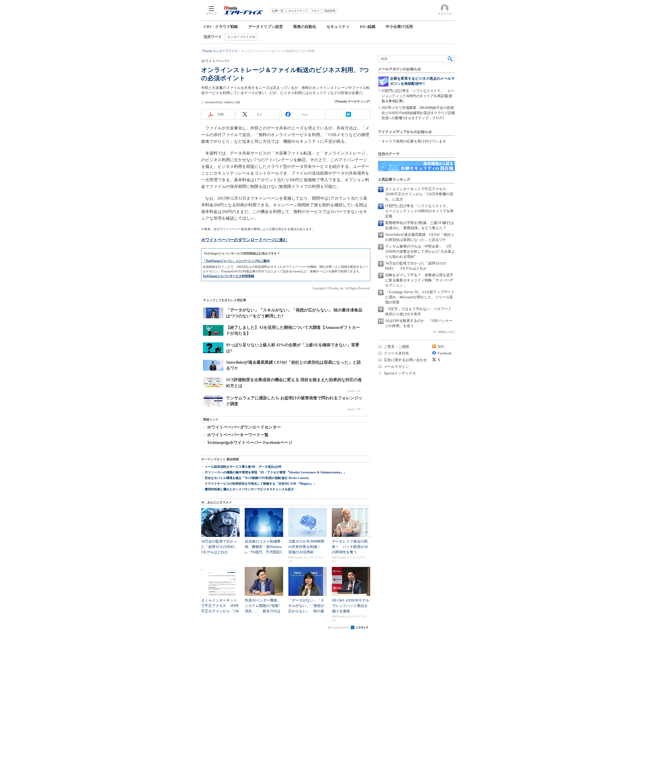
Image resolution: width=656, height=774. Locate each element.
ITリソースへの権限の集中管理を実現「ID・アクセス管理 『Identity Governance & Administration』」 (275, 472)
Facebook (445, 353)
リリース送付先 (396, 353)
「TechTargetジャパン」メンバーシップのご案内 (236, 261)
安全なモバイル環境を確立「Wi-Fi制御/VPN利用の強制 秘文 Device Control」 (258, 478)
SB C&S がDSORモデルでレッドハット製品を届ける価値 (350, 605)
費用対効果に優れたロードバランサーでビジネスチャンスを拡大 (249, 489)
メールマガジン (396, 367)
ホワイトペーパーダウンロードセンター (244, 427)
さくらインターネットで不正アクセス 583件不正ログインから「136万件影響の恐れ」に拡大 (419, 194)
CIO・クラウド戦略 (221, 27)
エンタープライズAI (241, 37)
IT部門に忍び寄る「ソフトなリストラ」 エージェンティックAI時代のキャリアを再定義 (419, 211)
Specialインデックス (400, 373)
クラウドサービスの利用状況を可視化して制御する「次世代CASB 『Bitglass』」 (260, 483)
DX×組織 (367, 27)
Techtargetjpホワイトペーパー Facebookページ (249, 442)
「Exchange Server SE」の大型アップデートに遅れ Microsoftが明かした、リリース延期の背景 (420, 297)
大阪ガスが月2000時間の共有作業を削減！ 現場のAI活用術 (306, 546)
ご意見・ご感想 (396, 347)
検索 (450, 58)
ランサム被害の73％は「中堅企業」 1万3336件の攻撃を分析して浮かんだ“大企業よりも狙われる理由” (420, 252)
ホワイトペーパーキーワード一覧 (238, 435)
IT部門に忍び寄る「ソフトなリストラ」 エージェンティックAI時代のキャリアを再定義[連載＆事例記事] (418, 96)
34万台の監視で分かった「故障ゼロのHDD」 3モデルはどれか (221, 546)
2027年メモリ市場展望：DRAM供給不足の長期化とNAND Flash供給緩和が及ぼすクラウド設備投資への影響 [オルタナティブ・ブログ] (418, 113)
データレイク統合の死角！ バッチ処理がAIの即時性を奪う (350, 546)
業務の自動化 (304, 27)
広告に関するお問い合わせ (405, 360)
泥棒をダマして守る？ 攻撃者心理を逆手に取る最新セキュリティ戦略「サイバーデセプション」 (419, 280)
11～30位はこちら (443, 331)
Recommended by (339, 627)
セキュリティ (338, 27)
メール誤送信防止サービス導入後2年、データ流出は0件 (243, 467)
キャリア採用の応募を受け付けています (414, 141)
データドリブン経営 (265, 27)
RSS (441, 347)
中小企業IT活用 (399, 27)
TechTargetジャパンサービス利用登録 (228, 276)
